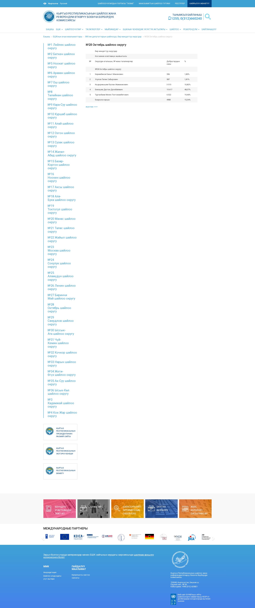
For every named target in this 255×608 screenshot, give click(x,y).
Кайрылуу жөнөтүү (199, 3)
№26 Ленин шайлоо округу (62, 287)
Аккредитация (49, 572)
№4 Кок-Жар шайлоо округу (62, 414)
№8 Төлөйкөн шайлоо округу (60, 95)
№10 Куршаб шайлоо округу (62, 115)
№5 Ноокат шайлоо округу (61, 65)
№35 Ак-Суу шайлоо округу (62, 382)
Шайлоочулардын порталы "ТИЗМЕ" (116, 3)
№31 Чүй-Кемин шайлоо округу (58, 343)
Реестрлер (180, 3)
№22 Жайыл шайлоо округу (62, 239)
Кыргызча (53, 3)
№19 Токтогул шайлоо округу (60, 209)
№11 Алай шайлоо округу (60, 125)
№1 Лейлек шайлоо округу (62, 46)
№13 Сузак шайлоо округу (61, 144)
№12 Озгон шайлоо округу (61, 134)
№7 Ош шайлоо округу (58, 84)
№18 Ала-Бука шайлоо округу (62, 198)
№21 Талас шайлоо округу (61, 229)
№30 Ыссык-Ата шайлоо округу (61, 331)
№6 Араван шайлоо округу (61, 74)
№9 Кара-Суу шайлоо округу (62, 106)
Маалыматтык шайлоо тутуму (154, 3)
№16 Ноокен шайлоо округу (59, 177)
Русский (63, 3)
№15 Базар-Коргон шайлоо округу (59, 164)
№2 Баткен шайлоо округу (61, 55)
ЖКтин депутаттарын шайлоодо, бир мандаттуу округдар (113, 36)
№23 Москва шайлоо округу (59, 250)
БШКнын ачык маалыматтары (67, 36)
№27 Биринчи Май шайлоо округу (61, 296)
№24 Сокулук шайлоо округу (59, 263)
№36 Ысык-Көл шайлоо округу (58, 392)
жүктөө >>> (92, 106)
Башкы (46, 36)
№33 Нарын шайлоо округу (62, 363)
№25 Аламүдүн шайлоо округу (60, 276)
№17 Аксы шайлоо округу (61, 188)
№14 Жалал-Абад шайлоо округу (62, 153)
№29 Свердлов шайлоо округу (61, 321)
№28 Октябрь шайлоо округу (59, 308)
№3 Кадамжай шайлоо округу (61, 403)
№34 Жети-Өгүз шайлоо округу (62, 373)
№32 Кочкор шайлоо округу (62, 354)
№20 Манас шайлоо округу (62, 220)
